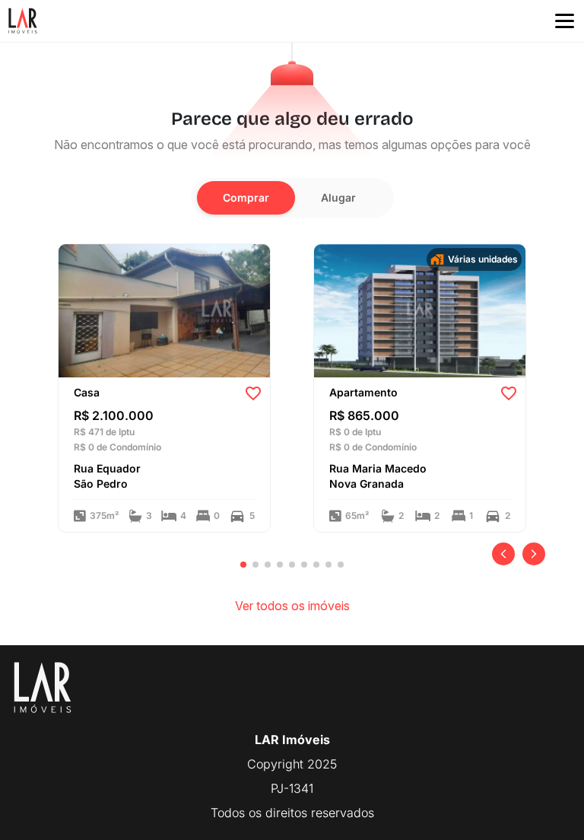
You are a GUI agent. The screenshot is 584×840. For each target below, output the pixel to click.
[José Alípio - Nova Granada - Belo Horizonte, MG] (419, 309)
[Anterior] (503, 554)
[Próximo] (534, 554)
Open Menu (564, 21)
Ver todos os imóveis (292, 605)
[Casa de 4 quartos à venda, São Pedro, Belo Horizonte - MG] (164, 309)
